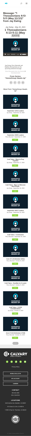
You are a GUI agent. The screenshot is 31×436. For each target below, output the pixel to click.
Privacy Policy (15, 367)
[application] (15, 54)
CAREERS (15, 383)
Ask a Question (15, 395)
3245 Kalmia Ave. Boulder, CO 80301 (15, 403)
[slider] (13, 54)
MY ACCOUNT (15, 378)
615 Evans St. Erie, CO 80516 (15, 406)
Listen (15, 115)
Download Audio (15, 72)
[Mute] (21, 54)
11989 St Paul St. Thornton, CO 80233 (15, 410)
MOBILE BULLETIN (15, 373)
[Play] (5, 54)
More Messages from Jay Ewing (14, 71)
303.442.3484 (15, 393)
